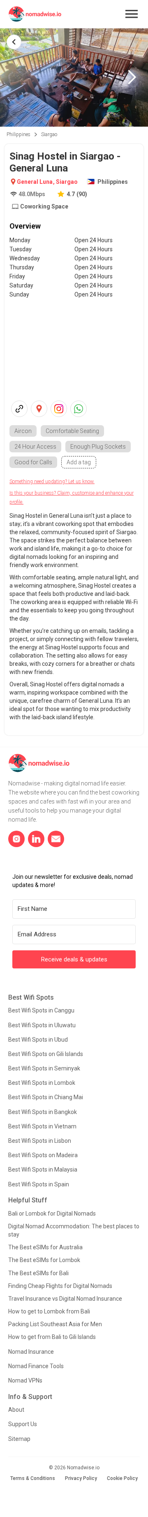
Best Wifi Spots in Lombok (41, 1082)
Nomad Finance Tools (36, 1366)
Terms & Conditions (32, 1478)
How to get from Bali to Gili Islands (52, 1337)
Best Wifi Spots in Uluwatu (42, 1025)
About (16, 1409)
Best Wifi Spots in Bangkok (42, 1112)
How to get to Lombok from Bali (49, 1311)
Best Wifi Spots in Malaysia (42, 1169)
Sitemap (19, 1439)
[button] (131, 14)
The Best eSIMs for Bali (38, 1273)
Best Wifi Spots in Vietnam (42, 1126)
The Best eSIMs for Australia (45, 1247)
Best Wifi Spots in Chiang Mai (45, 1097)
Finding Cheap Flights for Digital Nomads (60, 1286)
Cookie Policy (122, 1478)
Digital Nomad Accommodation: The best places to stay (73, 1230)
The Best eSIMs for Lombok (44, 1260)
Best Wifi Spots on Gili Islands (45, 1054)
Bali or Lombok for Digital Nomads (52, 1213)
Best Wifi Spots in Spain (38, 1184)
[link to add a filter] (79, 462)
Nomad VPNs (25, 1380)
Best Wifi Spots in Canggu (41, 1010)
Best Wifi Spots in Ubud (38, 1039)
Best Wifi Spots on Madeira (43, 1155)
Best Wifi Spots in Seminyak (44, 1068)
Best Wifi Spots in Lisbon (39, 1140)
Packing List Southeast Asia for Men (55, 1324)
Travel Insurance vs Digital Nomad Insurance (65, 1298)
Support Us (22, 1424)
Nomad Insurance (31, 1351)
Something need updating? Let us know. (52, 481)
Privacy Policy (81, 1478)
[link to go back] (14, 42)
